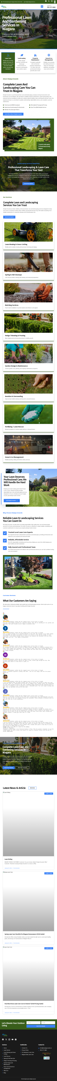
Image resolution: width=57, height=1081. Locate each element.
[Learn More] (28, 232)
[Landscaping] (21, 55)
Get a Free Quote (9, 41)
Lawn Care (8, 58)
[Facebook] (46, 1)
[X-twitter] (49, 1)
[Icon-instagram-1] (52, 1)
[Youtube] (12, 1039)
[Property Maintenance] (35, 55)
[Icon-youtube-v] (55, 1)
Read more (10, 731)
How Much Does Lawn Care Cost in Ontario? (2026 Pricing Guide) (24, 1004)
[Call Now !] (45, 6)
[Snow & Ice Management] (49, 55)
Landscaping (22, 58)
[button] (42, 6)
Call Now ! (49, 5)
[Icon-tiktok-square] (55, 2)
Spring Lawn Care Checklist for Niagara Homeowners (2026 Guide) (24, 934)
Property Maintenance (35, 59)
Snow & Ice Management (49, 59)
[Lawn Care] (8, 55)
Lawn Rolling (8, 859)
